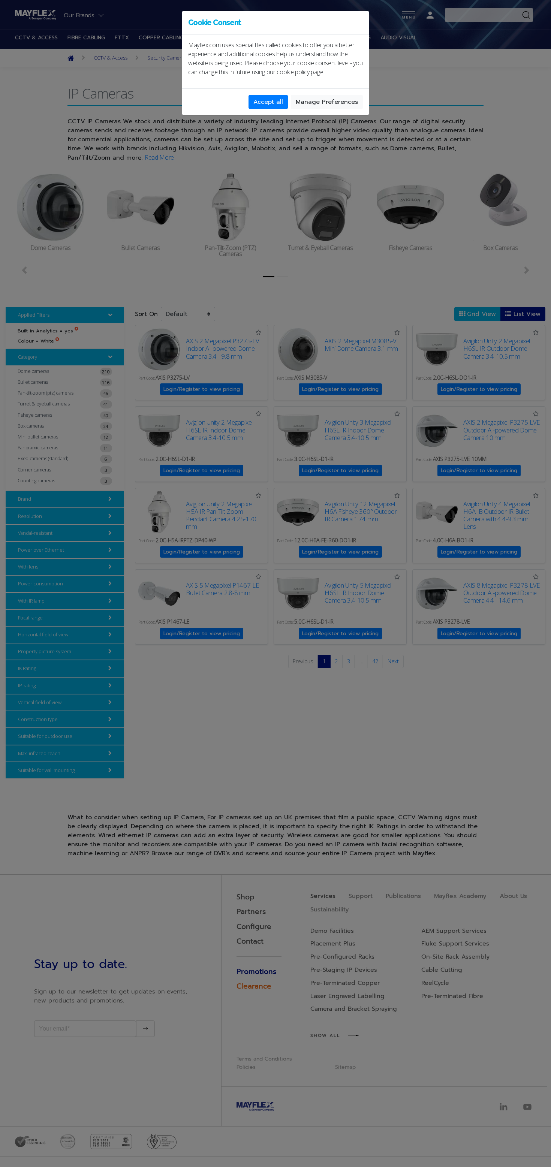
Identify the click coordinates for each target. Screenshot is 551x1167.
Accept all (268, 101)
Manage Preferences (327, 101)
